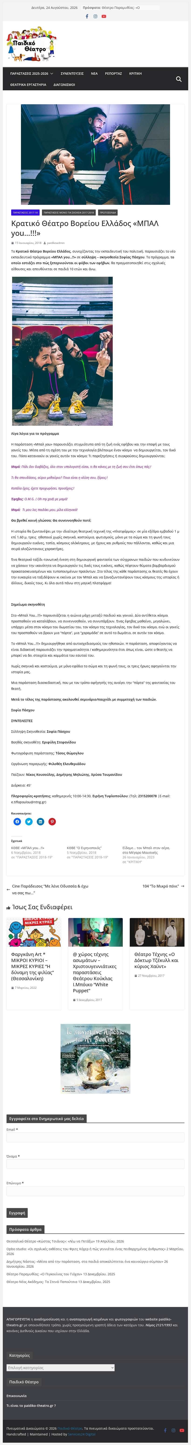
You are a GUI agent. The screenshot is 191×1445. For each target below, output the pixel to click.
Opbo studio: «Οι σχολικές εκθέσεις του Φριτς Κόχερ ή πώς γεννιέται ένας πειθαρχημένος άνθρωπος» (86, 1249)
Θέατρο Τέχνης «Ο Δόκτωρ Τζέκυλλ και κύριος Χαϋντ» (156, 960)
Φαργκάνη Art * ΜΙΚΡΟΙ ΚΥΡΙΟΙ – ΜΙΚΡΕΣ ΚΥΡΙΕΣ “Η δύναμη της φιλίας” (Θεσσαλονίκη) (32, 966)
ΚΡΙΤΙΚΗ (135, 73)
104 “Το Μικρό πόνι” (161, 886)
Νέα (94, 73)
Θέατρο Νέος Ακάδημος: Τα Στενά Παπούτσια (42, 1282)
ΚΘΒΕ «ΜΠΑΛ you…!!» (27, 848)
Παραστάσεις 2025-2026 (29, 73)
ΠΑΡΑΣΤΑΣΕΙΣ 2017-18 (25, 212)
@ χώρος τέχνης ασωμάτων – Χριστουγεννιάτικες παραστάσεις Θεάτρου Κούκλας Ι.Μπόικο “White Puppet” (94, 972)
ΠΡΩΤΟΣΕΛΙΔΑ (108, 212)
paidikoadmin (56, 243)
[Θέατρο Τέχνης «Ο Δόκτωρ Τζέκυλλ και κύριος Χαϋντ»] (157, 921)
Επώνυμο (15, 1183)
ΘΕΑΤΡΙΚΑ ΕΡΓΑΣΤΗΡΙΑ (28, 84)
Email (12, 1129)
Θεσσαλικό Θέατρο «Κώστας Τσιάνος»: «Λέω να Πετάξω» (51, 1241)
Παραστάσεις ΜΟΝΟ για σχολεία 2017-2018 (69, 212)
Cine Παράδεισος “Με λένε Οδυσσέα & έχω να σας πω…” (50, 889)
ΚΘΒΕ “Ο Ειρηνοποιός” (84, 848)
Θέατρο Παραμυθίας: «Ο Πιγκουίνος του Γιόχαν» (121, 9)
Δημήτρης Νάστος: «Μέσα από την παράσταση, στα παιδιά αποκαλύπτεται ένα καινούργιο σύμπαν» (85, 1261)
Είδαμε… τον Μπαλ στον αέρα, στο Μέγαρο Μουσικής (146, 850)
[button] (50, 73)
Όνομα (13, 1156)
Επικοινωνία (17, 1396)
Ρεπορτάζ (113, 73)
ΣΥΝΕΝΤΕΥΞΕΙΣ (72, 73)
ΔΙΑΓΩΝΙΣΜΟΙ (64, 84)
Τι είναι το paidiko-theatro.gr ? (31, 1405)
